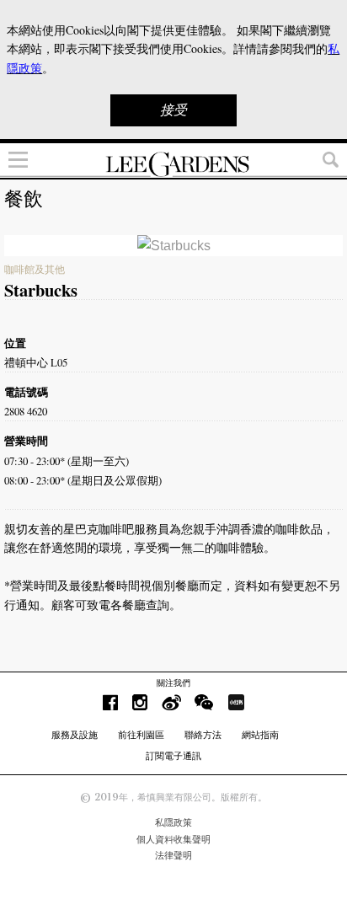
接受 (173, 110)
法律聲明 (173, 855)
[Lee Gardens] (173, 164)
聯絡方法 (203, 735)
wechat (204, 702)
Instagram (139, 702)
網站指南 (260, 735)
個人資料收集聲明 (173, 839)
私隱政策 (173, 822)
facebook (110, 702)
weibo (171, 702)
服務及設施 (74, 735)
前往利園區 (141, 735)
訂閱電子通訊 (173, 756)
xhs (235, 702)
